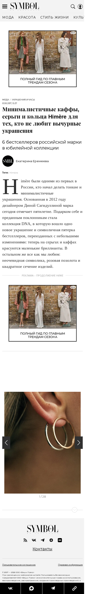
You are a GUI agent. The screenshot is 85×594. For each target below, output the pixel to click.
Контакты (42, 549)
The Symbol (24, 6)
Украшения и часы (23, 100)
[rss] (25, 540)
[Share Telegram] (53, 588)
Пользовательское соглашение (19, 564)
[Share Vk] (10, 588)
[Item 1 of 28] (42, 443)
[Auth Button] (80, 6)
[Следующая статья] (42, 510)
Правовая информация (70, 564)
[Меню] (4, 6)
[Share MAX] (31, 588)
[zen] (51, 540)
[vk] (34, 540)
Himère (14, 172)
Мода (5, 100)
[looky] (60, 540)
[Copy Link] (74, 588)
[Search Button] (72, 6)
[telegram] (43, 540)
